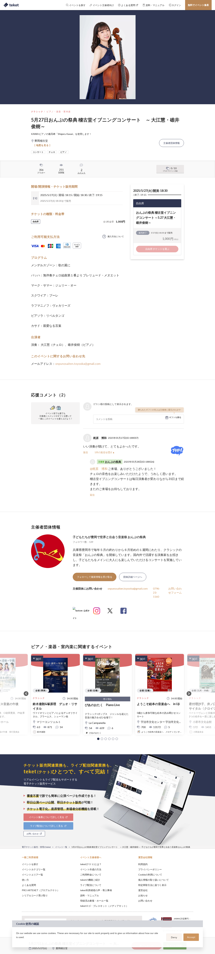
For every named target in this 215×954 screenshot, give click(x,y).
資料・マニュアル (89, 895)
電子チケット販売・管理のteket (36, 847)
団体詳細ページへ (132, 576)
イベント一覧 (61, 847)
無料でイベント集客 (198, 5)
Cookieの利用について (150, 874)
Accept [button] (191, 937)
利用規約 (143, 864)
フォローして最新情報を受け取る (94, 576)
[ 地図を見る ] (42, 145)
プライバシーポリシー (150, 869)
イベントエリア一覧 (32, 874)
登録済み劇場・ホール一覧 (94, 900)
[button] (98, 739)
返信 (85, 452)
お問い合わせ (145, 900)
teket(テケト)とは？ (90, 864)
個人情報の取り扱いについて (153, 879)
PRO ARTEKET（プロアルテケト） (40, 890)
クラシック (37, 111)
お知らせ (143, 895)
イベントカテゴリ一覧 (33, 869)
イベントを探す (30, 864)
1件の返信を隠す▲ (105, 452)
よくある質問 (29, 885)
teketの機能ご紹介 (90, 879)
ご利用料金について (90, 874)
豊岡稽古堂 (62, 948)
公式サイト (81, 612)
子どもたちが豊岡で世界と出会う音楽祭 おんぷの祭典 (109, 537)
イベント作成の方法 (90, 869)
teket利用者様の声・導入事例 (96, 890)
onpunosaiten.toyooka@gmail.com (77, 363)
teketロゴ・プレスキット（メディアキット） (104, 905)
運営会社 (143, 890)
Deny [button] (174, 937)
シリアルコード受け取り (35, 895)
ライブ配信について (90, 885)
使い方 (25, 879)
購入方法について (116, 236)
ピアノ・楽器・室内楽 (59, 111)
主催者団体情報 (171, 143)
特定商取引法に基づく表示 (152, 885)
